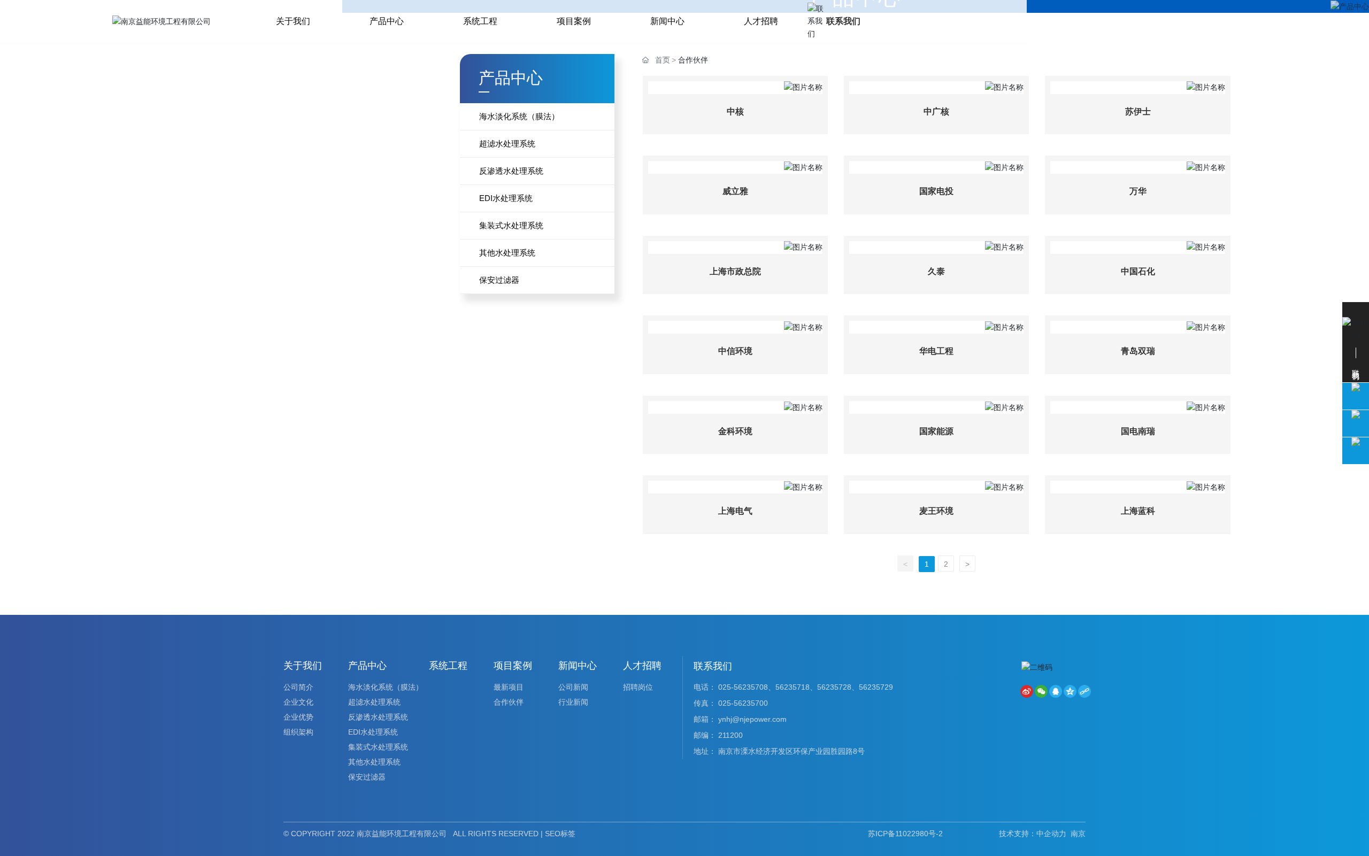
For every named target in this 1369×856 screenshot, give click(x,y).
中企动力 (1051, 833)
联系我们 (843, 21)
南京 (1078, 833)
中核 (735, 111)
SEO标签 (560, 833)
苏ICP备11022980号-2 (905, 833)
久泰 (936, 271)
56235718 (792, 687)
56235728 (834, 687)
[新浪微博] (1026, 691)
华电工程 (936, 351)
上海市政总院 (735, 271)
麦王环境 (936, 510)
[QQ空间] (1070, 691)
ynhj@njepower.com (752, 719)
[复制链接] (1084, 691)
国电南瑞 (1138, 431)
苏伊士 (1138, 111)
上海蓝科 (1138, 510)
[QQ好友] (1055, 691)
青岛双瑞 (1138, 351)
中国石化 (1138, 271)
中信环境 (735, 351)
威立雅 (735, 191)
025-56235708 (743, 687)
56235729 (876, 687)
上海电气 (735, 510)
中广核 (936, 111)
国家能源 (936, 431)
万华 (1138, 191)
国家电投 (936, 191)
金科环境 (735, 431)
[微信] (1041, 691)
